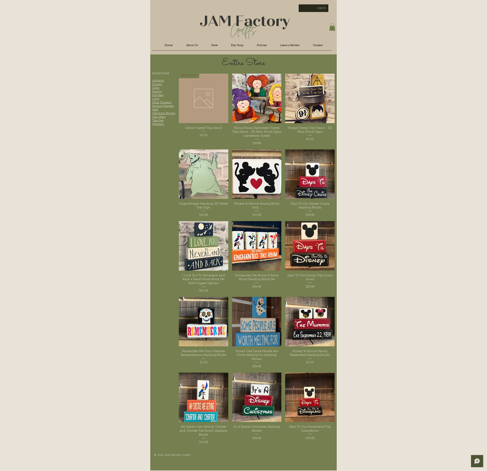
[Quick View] (257, 98)
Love (155, 98)
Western (158, 124)
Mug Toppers (161, 102)
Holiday (158, 95)
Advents (158, 80)
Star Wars (159, 117)
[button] (332, 27)
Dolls (155, 88)
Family (157, 91)
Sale (155, 109)
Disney (157, 84)
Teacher (158, 120)
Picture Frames (163, 106)
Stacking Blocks (163, 113)
